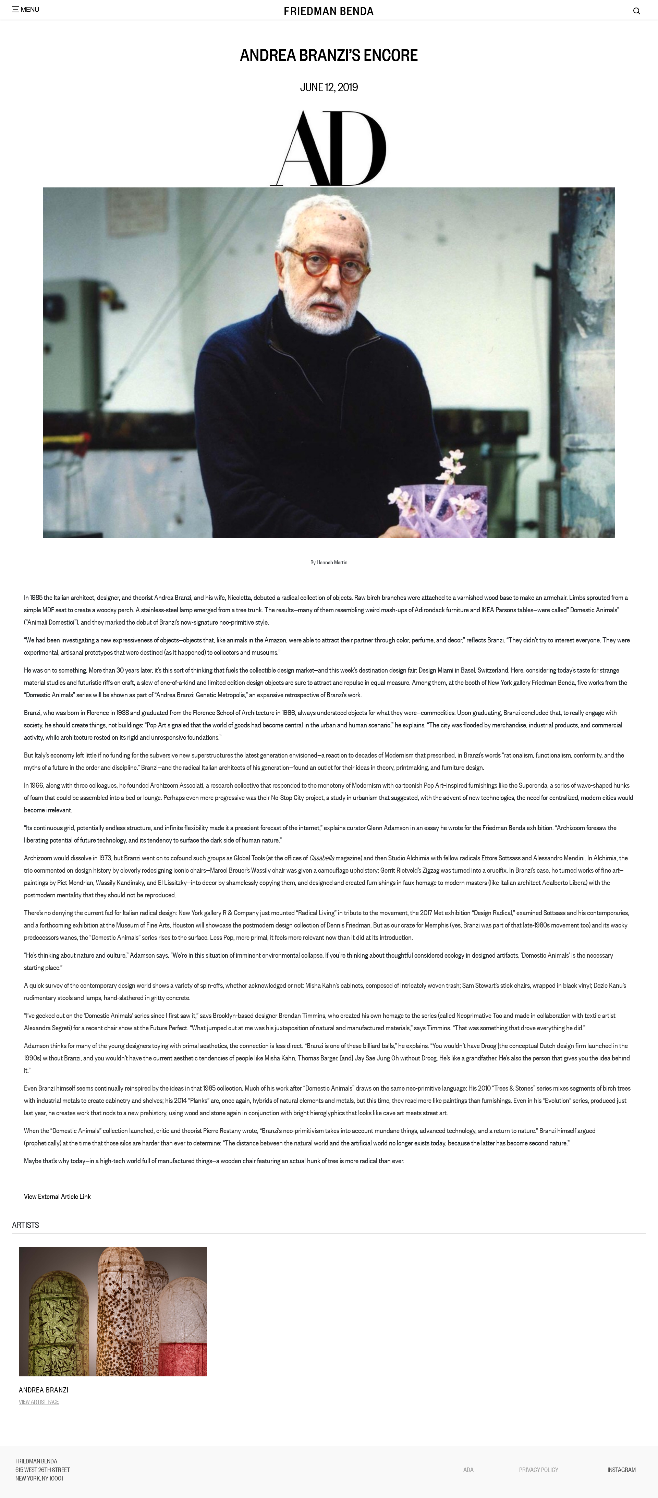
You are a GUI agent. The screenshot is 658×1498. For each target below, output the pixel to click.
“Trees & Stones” (513, 1087)
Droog (488, 1045)
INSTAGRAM (622, 1469)
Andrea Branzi (44, 1389)
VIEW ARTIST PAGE (39, 1401)
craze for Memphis (425, 924)
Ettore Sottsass (501, 857)
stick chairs (515, 985)
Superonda (533, 784)
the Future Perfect (163, 1027)
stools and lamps (79, 997)
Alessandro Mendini (559, 857)
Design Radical (493, 912)
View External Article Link (57, 1196)
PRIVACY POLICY (538, 1469)
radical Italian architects (214, 767)
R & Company (241, 912)
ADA (468, 1469)
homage (393, 1015)
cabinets (352, 985)
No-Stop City (287, 797)
